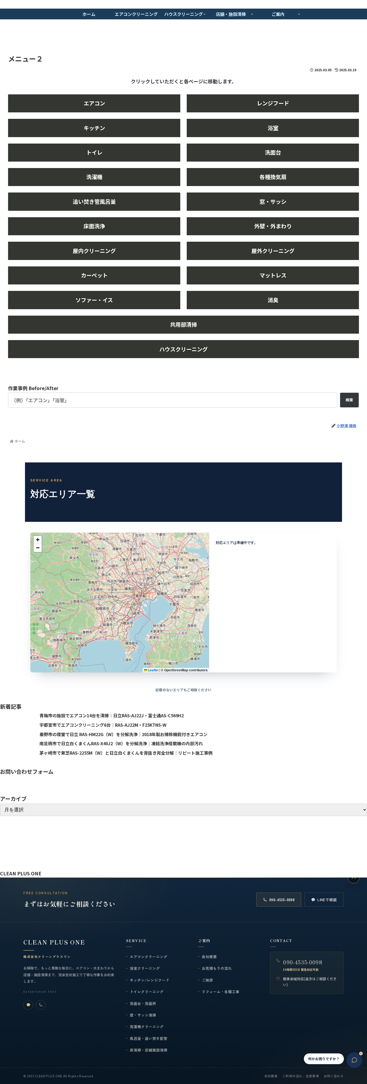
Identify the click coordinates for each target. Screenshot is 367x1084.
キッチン (94, 128)
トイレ (94, 152)
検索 (349, 399)
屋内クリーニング (94, 251)
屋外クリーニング (272, 251)
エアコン (94, 103)
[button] (38, 540)
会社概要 (209, 956)
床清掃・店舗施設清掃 (148, 1050)
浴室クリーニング (145, 968)
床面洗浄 (94, 226)
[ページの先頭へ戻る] (353, 877)
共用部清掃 (183, 324)
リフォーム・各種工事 (220, 991)
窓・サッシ (273, 201)
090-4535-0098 (281, 899)
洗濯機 (94, 177)
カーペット (94, 275)
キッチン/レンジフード (149, 980)
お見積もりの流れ (217, 968)
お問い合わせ (334, 1076)
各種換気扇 (273, 177)
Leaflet (153, 670)
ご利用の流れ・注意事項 (300, 1076)
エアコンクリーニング (148, 956)
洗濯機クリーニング (147, 1026)
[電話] (40, 1005)
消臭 (273, 300)
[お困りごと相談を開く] (354, 1060)
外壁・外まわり (273, 226)
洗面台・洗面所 (143, 1003)
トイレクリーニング (147, 991)
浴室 (273, 128)
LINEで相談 (327, 899)
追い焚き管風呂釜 (94, 201)
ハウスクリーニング (183, 349)
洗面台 (273, 152)
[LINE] (28, 1005)
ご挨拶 (207, 980)
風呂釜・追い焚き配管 (148, 1038)
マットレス (273, 275)
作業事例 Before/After (33, 387)
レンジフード (273, 103)
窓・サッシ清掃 (143, 1015)
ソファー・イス (94, 300)
